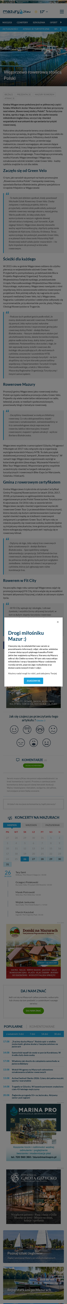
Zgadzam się (33, 681)
